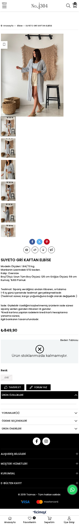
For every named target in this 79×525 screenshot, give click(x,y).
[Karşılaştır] (35, 250)
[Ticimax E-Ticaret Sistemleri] (39, 513)
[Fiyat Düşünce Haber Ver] (43, 250)
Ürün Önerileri (11, 428)
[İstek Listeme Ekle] (26, 250)
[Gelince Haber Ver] (51, 250)
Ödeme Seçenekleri (14, 421)
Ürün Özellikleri (12, 395)
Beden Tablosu (69, 340)
